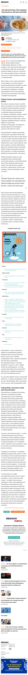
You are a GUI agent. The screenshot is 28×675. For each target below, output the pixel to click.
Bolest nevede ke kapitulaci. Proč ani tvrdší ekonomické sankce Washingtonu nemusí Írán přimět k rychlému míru (13, 583)
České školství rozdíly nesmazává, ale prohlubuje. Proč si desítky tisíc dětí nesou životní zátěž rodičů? (13, 600)
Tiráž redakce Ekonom (5, 653)
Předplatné (3, 654)
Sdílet (7, 511)
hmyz (9, 47)
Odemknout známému (18, 511)
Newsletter (3, 657)
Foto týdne (4, 615)
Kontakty (2, 651)
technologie (3, 47)
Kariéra (2, 656)
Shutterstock (6, 35)
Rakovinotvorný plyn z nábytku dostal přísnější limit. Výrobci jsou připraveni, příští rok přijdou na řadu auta (14, 629)
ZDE (22, 544)
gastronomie (13, 47)
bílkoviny (19, 47)
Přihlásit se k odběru (14, 537)
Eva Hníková (9, 38)
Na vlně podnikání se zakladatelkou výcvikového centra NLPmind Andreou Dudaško (14, 566)
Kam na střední (8, 344)
